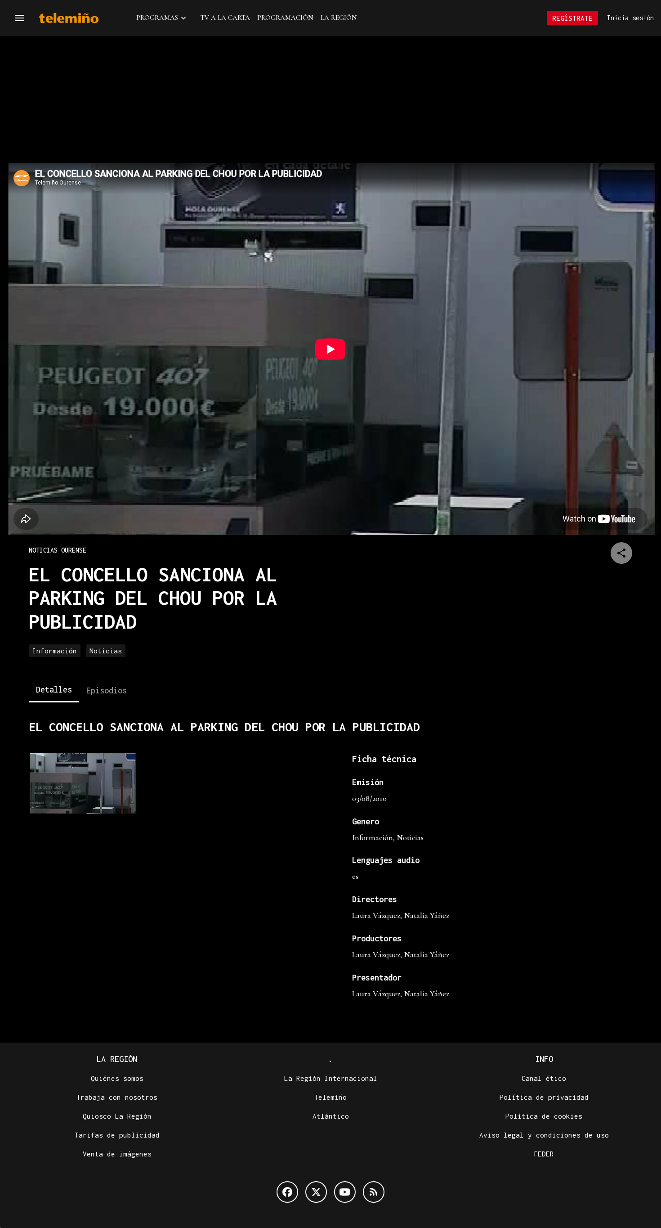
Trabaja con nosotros (116, 1097)
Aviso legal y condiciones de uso (544, 1135)
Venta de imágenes (117, 1154)
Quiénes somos (117, 1078)
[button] (19, 18)
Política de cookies (543, 1116)
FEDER (544, 1154)
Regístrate (572, 18)
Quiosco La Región (117, 1116)
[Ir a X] (316, 1192)
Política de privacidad (544, 1097)
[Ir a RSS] (373, 1192)
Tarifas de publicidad (117, 1135)
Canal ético (544, 1078)
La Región (339, 17)
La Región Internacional (330, 1078)
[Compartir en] (621, 553)
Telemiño (330, 1097)
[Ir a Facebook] (287, 1192)
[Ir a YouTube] (345, 1192)
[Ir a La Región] (80, 18)
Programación (285, 17)
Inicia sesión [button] (630, 18)
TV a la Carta (225, 17)
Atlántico (331, 1116)
